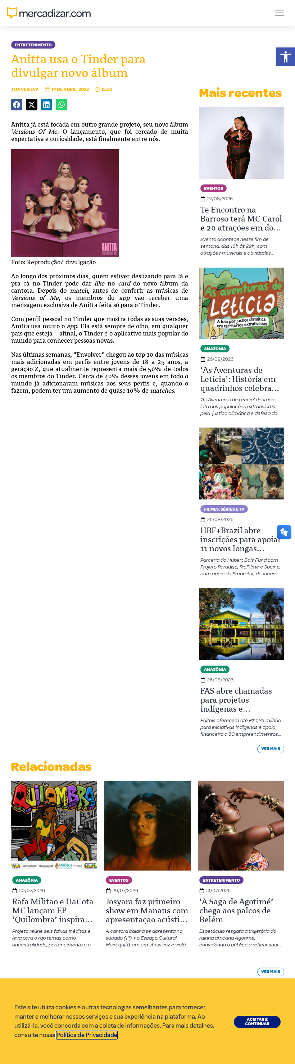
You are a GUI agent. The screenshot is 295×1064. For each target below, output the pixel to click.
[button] (285, 56)
